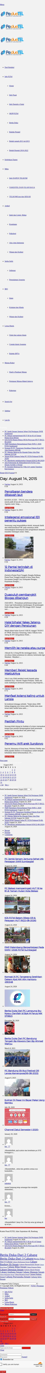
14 (10, 775)
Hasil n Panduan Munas (18, 372)
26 (6, 780)
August (11, 473)
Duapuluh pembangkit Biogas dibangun (20, 596)
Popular (7, 833)
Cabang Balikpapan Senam (21, 1262)
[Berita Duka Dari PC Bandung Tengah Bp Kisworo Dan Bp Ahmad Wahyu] (10, 1034)
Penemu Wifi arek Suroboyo (24, 743)
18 (3, 777)
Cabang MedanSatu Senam (7, 1274)
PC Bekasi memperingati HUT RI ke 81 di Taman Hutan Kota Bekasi (23, 889)
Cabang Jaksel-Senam (32, 1270)
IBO (6, 289)
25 (3, 780)
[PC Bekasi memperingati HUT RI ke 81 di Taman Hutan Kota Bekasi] (17, 884)
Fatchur (7, 484)
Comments (8, 835)
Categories (4, 1284)
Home (11, 86)
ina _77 (7, 1146)
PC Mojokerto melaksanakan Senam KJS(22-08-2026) (24, 461)
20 (8, 777)
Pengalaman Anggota (17, 280)
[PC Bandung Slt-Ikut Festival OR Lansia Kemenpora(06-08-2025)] (17, 1066)
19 (6, 777)
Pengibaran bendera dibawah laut (19, 493)
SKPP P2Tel (13, 113)
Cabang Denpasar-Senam (12, 1269)
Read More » (9, 508)
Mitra (7, 169)
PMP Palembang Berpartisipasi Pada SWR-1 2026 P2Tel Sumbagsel (24, 948)
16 (15, 775)
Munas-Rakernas (11, 1304)
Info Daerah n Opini (16, 104)
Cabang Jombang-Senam (11, 1272)
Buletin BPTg (14, 354)
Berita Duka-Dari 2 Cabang (18, 1255)
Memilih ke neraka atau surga (25, 648)
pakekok (8, 1183)
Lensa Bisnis (9, 326)
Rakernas (12, 390)
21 (10, 777)
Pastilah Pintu (14, 721)
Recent (7, 830)
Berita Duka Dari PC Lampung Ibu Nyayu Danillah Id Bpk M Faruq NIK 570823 (23, 1013)
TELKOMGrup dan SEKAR (20, 197)
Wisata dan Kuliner (16, 252)
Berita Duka (13, 123)
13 (8, 775)
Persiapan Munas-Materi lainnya (21, 381)
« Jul (1, 785)
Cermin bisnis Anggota (17, 344)
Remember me (7, 1359)
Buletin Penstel (14, 132)
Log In (3, 1372)
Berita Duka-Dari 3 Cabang (17, 1258)
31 (1, 782)
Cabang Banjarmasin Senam (29, 1264)
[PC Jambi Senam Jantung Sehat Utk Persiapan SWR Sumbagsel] (17, 854)
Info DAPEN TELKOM (18, 178)
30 (15, 780)
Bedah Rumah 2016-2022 (18, 150)
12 (6, 775)
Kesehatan (13, 224)
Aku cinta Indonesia (16, 243)
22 (13, 777)
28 (10, 780)
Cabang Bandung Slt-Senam (18, 1263)
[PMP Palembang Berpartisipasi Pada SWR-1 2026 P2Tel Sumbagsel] (17, 943)
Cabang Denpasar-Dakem (34, 1267)
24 (1, 780)
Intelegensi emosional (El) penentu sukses (22, 518)
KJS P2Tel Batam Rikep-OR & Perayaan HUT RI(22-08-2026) (20, 919)
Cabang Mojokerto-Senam (22, 1274)
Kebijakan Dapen (11, 160)
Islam (11, 298)
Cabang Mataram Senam (33, 1272)
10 (1, 775)
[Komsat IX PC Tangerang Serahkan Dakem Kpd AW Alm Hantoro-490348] (17, 972)
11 (3, 775)
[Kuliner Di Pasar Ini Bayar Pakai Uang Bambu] (17, 1096)
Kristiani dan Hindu (16, 307)
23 (15, 777)
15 (13, 775)
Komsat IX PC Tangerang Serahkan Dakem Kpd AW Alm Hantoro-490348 (23, 979)
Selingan (12, 270)
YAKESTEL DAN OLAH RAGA (22, 187)
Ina (6, 1218)
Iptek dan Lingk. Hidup (17, 215)
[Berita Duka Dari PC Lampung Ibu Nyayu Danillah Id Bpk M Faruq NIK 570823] (17, 1006)
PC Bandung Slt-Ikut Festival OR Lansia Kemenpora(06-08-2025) (22, 1072)
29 (13, 780)
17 (1, 777)
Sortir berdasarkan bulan (9, 789)
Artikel (7, 206)
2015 (7, 473)
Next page (4, 761)
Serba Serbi (9, 261)
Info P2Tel (8, 77)
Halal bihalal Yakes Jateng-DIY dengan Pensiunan (23, 624)
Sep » (7, 785)
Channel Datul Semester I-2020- (22, 1129)
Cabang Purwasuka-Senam (17, 1276)
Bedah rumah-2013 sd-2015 (19, 141)
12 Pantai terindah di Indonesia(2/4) (19, 568)
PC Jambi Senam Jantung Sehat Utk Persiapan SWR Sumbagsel (24, 860)
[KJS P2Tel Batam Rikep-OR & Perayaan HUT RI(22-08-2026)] (17, 913)
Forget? (24, 1357)
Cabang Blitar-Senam (17, 1267)
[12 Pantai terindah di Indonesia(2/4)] (19, 558)
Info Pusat (13, 95)
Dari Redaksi (9, 67)
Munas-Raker (10, 363)
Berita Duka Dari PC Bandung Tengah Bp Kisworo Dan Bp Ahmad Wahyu (24, 1041)
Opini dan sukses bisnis (17, 335)
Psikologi (12, 234)
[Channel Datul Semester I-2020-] (17, 1125)
